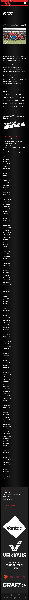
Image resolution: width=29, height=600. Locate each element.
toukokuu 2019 (6, 365)
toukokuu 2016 (6, 450)
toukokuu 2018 (6, 393)
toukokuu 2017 (6, 422)
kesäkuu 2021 (6, 306)
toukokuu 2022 (6, 280)
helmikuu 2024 (6, 230)
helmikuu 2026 (6, 173)
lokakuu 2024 (6, 211)
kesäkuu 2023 (6, 249)
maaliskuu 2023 (7, 256)
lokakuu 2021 (6, 296)
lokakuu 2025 (6, 183)
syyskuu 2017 (6, 412)
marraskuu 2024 (7, 209)
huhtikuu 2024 (6, 225)
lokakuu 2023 (6, 239)
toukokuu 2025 (6, 194)
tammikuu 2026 (7, 175)
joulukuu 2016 (6, 433)
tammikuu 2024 (7, 232)
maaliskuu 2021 (7, 313)
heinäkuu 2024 (6, 218)
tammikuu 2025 (7, 204)
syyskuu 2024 (6, 213)
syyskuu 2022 (6, 270)
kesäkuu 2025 (6, 192)
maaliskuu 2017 (7, 426)
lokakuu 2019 (6, 353)
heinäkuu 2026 (6, 161)
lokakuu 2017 (6, 410)
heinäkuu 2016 (6, 445)
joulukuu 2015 (6, 462)
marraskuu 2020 (7, 322)
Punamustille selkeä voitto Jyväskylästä (12, 152)
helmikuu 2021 (6, 315)
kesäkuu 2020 (6, 334)
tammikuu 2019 (7, 374)
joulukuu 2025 (6, 178)
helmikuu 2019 (6, 372)
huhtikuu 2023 (6, 253)
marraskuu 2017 (7, 407)
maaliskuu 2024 (7, 227)
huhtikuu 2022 (6, 282)
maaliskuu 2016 (7, 455)
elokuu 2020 (6, 329)
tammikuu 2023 (7, 261)
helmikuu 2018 (6, 400)
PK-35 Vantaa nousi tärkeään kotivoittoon (13, 141)
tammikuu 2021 (7, 317)
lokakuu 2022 (6, 268)
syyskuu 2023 (6, 242)
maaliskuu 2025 (7, 199)
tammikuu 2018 (7, 403)
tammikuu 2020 (7, 346)
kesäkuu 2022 (6, 277)
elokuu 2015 (6, 471)
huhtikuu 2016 (6, 452)
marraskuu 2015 (7, 464)
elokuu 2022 (6, 272)
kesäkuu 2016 (6, 448)
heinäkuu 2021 (6, 303)
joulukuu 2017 (6, 405)
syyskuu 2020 (6, 327)
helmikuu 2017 (6, 429)
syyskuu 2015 (6, 469)
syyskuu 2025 (6, 185)
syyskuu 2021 (6, 299)
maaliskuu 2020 (7, 341)
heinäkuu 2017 (6, 417)
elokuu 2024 (6, 216)
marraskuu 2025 (7, 180)
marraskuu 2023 (7, 237)
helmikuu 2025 (6, 201)
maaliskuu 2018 (7, 398)
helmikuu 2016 (6, 457)
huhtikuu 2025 (6, 197)
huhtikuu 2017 (6, 424)
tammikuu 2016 (7, 460)
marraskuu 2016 (7, 436)
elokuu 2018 (6, 386)
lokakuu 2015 (6, 467)
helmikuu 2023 (6, 258)
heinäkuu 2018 (6, 388)
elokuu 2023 (6, 244)
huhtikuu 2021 (6, 310)
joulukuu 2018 (6, 377)
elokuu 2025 (6, 187)
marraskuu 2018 (7, 379)
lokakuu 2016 (6, 438)
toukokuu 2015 (6, 478)
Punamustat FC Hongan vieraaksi (11, 138)
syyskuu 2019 (6, 355)
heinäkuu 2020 (6, 332)
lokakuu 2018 (6, 381)
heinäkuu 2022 (6, 275)
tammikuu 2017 (7, 431)
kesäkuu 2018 (6, 391)
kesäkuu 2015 (6, 476)
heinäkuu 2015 (6, 474)
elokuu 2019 (6, 358)
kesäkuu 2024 (6, 220)
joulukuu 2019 (6, 348)
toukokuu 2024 (6, 223)
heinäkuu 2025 (6, 190)
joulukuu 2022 (6, 263)
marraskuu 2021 (7, 294)
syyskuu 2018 (6, 384)
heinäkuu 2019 (6, 360)
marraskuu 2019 (7, 351)
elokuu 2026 (6, 159)
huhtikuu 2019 (6, 367)
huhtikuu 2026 (6, 168)
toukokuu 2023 (6, 251)
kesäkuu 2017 (6, 419)
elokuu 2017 (6, 415)
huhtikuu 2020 (6, 339)
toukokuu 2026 (6, 166)
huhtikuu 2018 (6, 396)
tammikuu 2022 (7, 289)
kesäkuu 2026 (6, 164)
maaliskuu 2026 (7, 171)
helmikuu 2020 (6, 344)
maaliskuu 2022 (7, 284)
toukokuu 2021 (6, 308)
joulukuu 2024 (6, 206)
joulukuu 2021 (6, 291)
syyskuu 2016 (6, 441)
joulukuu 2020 (6, 320)
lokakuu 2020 (6, 325)
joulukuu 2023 (6, 235)
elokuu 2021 (6, 301)
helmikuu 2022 (6, 287)
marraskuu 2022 (7, 265)
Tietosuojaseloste (7, 499)
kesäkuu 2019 (6, 362)
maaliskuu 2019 (7, 370)
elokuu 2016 (6, 443)
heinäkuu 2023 (6, 246)
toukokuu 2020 (6, 336)
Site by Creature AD (20, 598)
